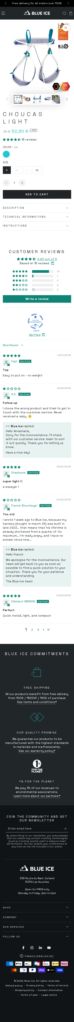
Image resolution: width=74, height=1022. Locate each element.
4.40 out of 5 (47, 259)
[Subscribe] (66, 828)
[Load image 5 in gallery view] (56, 99)
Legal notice (49, 994)
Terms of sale (29, 994)
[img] (12, 355)
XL (37, 170)
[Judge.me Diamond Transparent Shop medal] (35, 321)
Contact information (50, 990)
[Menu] (3, 13)
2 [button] (32, 630)
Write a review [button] (37, 299)
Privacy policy (35, 985)
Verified (35, 335)
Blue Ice (29, 980)
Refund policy (14, 985)
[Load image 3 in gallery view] (37, 99)
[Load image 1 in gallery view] (18, 99)
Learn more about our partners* (37, 796)
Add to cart (37, 194)
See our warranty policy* (37, 751)
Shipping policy (24, 990)
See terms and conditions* (37, 702)
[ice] (6, 154)
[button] (64, 13)
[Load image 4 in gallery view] (46, 99)
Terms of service (57, 985)
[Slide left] (6, 3)
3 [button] (38, 630)
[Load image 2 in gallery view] (27, 99)
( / (37, 957)
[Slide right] (68, 3)
